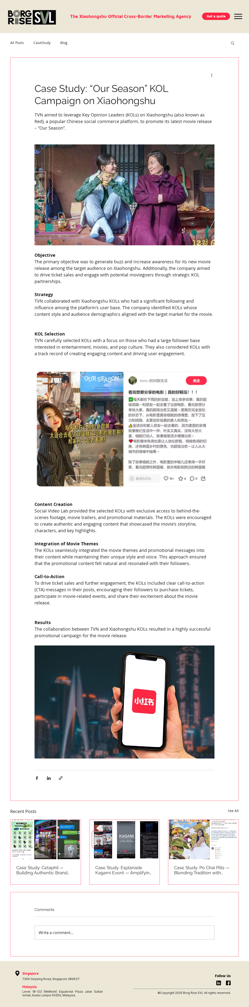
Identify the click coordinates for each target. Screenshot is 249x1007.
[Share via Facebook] (37, 778)
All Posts (17, 42)
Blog (63, 42)
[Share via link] (60, 778)
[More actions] (211, 75)
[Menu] (238, 16)
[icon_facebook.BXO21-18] (228, 982)
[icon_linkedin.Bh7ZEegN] (218, 982)
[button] (216, 16)
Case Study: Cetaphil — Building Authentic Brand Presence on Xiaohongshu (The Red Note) (43, 870)
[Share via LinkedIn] (48, 778)
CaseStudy (42, 42)
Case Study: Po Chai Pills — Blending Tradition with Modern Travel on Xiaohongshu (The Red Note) (202, 870)
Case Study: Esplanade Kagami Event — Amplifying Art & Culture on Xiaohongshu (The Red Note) (123, 870)
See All (233, 810)
